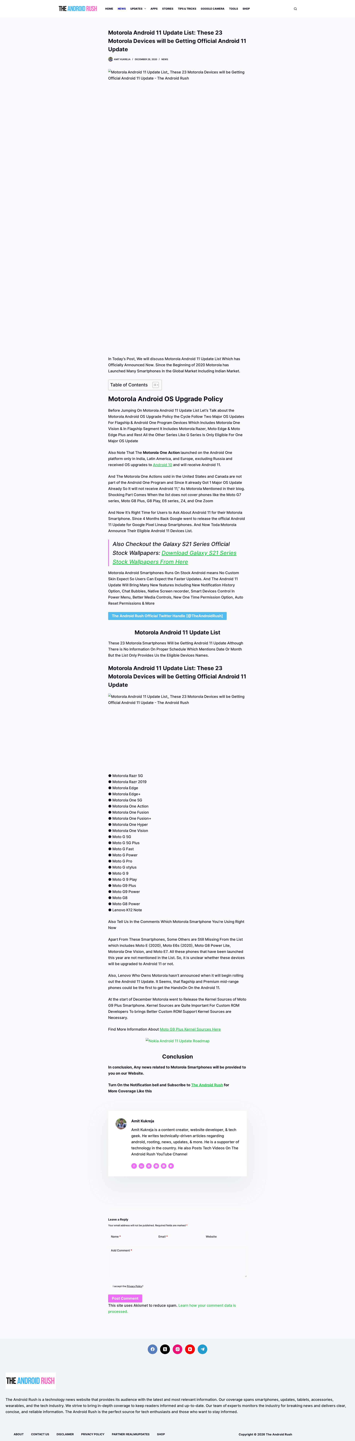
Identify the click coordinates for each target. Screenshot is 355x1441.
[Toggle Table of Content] (154, 385)
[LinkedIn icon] (141, 1166)
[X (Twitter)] (165, 1349)
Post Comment (125, 1298)
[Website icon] (149, 1166)
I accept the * (128, 1286)
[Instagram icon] (163, 1166)
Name (116, 1236)
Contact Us (40, 1434)
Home (109, 8)
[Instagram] (177, 1349)
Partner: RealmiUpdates (131, 1434)
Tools (233, 8)
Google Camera (212, 8)
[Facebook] (153, 1349)
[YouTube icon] (171, 1166)
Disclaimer (65, 1434)
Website (211, 1236)
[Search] (295, 8)
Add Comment (121, 1250)
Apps (154, 8)
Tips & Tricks (187, 8)
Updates (136, 8)
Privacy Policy (134, 1286)
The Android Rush (207, 1085)
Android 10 (162, 465)
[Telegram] (202, 1349)
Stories (167, 8)
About (19, 1434)
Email (163, 1236)
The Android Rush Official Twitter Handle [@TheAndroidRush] (167, 616)
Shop (246, 8)
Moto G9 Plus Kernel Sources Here (190, 1029)
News (122, 8)
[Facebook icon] (134, 1166)
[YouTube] (190, 1349)
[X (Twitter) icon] (156, 1166)
